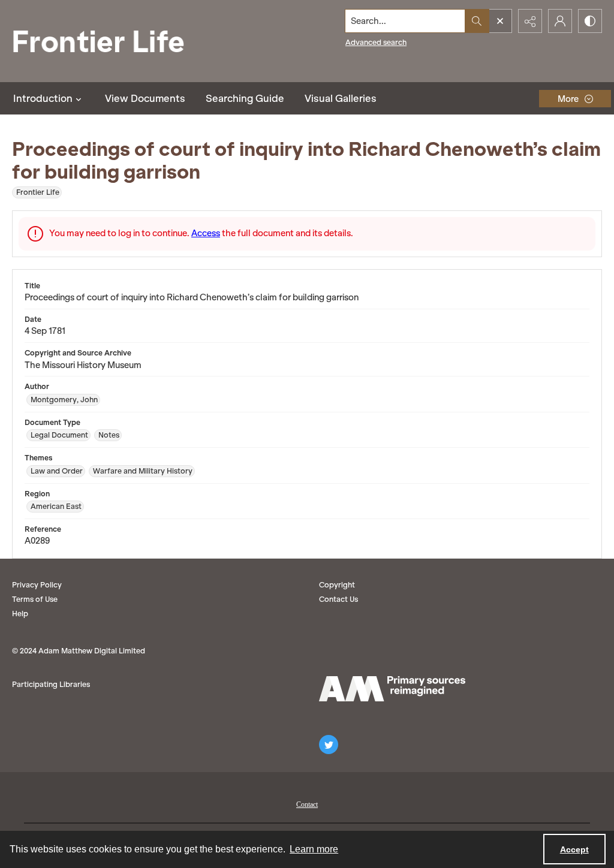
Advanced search (376, 42)
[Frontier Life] (108, 41)
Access (205, 233)
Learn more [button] (314, 849)
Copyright (337, 584)
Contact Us (338, 599)
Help (20, 613)
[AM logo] (392, 688)
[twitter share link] (328, 744)
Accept (574, 849)
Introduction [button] (43, 98)
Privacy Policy (37, 584)
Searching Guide (245, 98)
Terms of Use (35, 599)
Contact (307, 804)
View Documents (145, 98)
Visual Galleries (341, 98)
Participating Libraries (51, 684)
